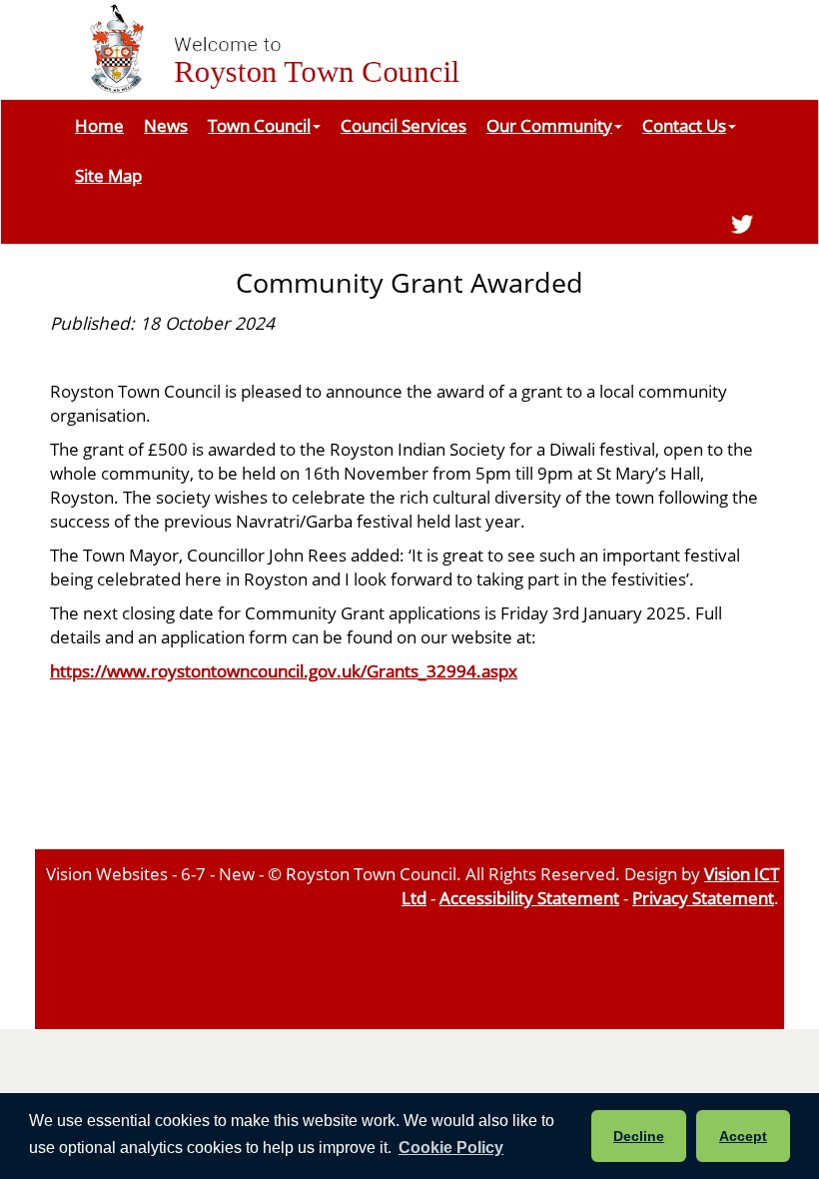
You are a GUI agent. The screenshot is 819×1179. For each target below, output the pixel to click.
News (166, 125)
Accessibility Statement (529, 897)
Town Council (259, 125)
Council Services (403, 125)
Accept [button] (743, 1136)
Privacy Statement (703, 897)
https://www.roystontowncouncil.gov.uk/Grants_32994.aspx (283, 670)
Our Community (549, 125)
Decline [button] (638, 1136)
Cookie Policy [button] (451, 1147)
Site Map (108, 175)
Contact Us (684, 125)
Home (99, 125)
